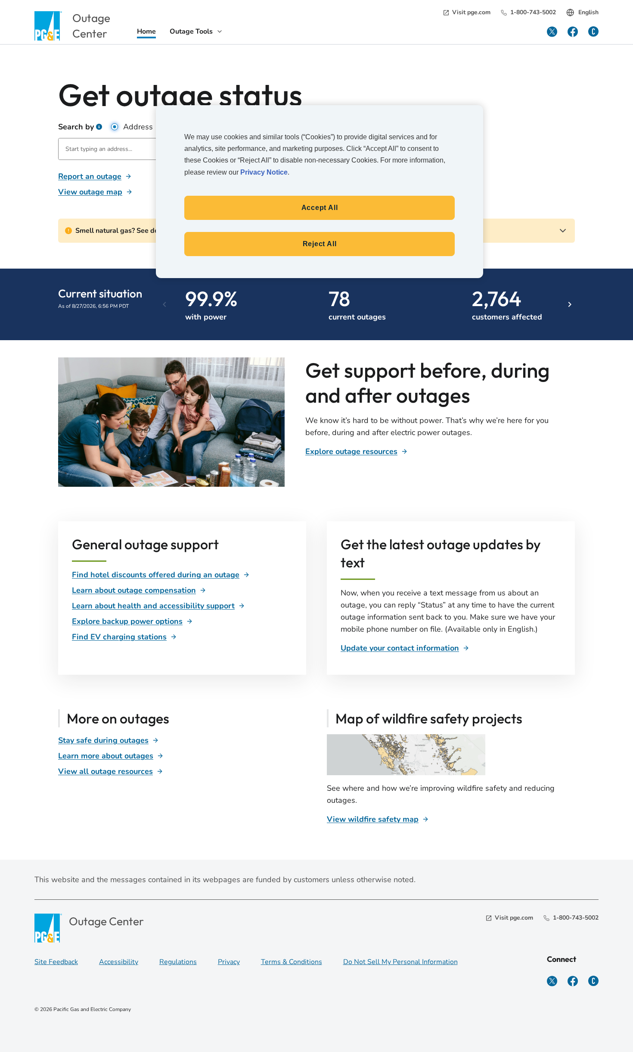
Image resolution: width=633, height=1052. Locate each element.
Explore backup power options (127, 621)
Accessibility (118, 962)
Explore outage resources (351, 451)
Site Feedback (56, 962)
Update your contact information (400, 648)
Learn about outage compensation (134, 590)
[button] (99, 127)
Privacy (229, 962)
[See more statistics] (563, 304)
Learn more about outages (105, 756)
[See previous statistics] (172, 304)
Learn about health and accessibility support (153, 606)
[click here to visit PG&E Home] (48, 25)
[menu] (196, 32)
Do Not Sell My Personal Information (400, 962)
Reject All (320, 243)
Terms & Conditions (291, 962)
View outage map (90, 192)
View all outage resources (105, 771)
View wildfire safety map (373, 819)
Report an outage (89, 176)
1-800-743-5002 (533, 12)
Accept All (319, 207)
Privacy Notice (264, 172)
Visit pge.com (471, 12)
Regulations (178, 962)
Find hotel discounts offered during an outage (155, 575)
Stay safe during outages (103, 740)
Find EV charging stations (119, 637)
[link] (146, 32)
